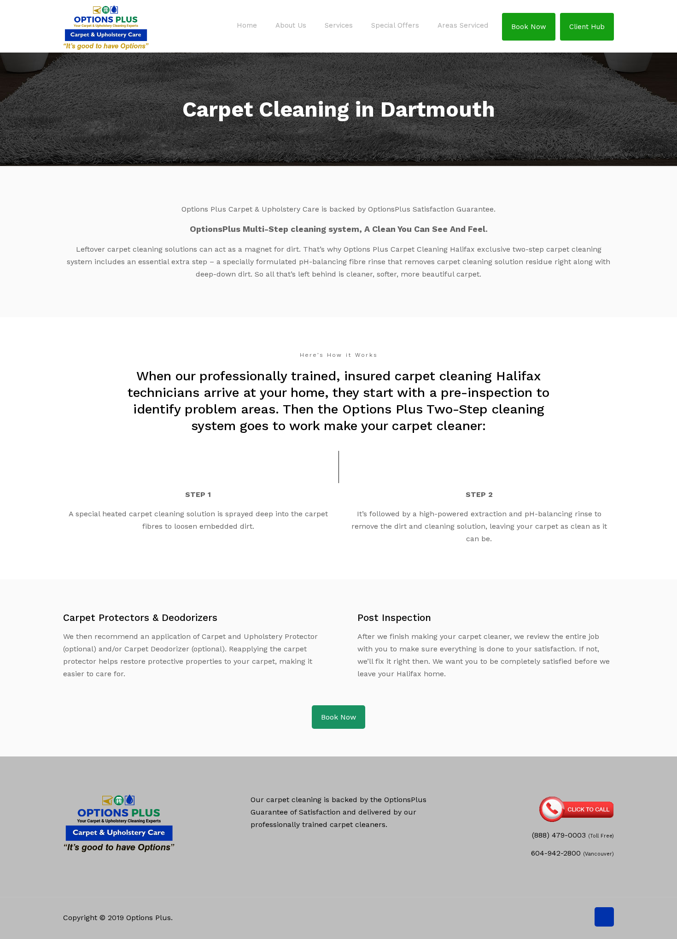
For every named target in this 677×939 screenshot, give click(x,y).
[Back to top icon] (604, 917)
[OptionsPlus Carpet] (106, 25)
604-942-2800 (556, 853)
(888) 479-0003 (559, 835)
